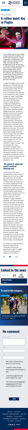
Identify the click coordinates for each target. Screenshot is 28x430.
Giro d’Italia (5, 10)
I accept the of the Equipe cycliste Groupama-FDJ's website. (14, 377)
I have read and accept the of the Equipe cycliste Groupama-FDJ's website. (15, 384)
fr (17, 424)
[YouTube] (12, 424)
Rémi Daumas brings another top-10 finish (13, 316)
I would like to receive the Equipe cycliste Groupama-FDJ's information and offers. (15, 369)
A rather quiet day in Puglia (13, 20)
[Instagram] (14, 424)
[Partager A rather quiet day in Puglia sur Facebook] (5, 257)
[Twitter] (11, 424)
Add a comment (7, 337)
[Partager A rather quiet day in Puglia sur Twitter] (11, 257)
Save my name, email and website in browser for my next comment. (14, 362)
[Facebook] (9, 424)
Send (14, 399)
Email (4, 354)
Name (4, 347)
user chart (14, 376)
